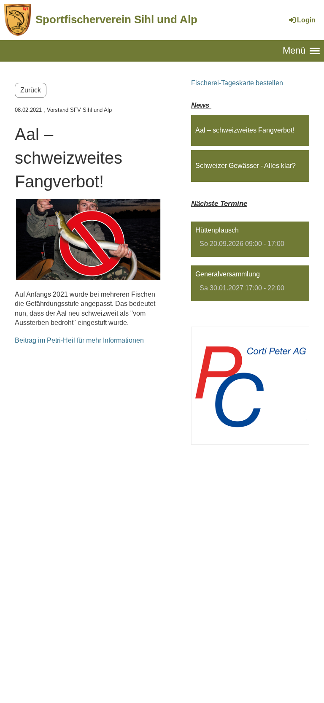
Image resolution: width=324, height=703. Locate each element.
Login (306, 20)
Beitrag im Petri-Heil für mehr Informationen (79, 340)
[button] (250, 239)
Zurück (30, 90)
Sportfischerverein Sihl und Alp (116, 19)
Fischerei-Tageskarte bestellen (237, 83)
